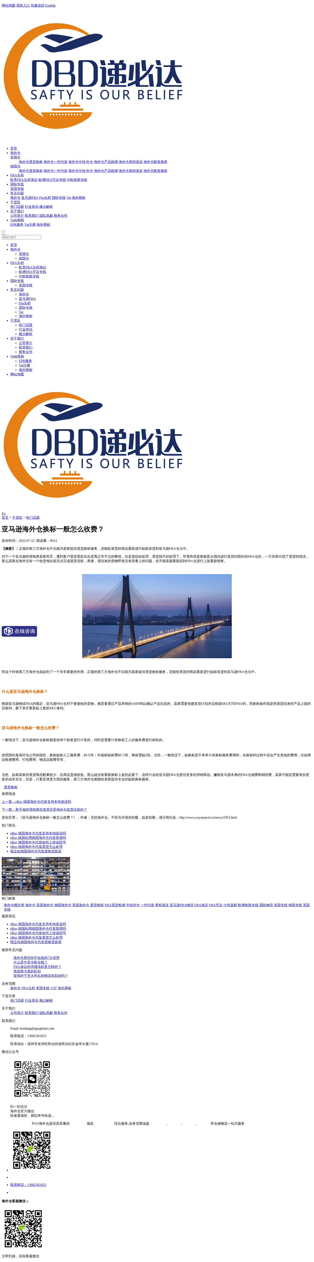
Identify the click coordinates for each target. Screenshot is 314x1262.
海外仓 (15, 153)
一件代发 (147, 905)
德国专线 (295, 905)
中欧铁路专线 (77, 180)
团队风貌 (46, 215)
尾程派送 (162, 905)
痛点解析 (46, 206)
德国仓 (15, 166)
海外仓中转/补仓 (80, 162)
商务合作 (60, 215)
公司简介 (17, 215)
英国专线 (17, 189)
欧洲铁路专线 (248, 905)
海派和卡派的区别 (27, 971)
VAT (53, 988)
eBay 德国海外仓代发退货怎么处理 (36, 847)
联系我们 (31, 215)
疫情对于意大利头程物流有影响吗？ (40, 976)
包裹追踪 (37, 5)
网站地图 (8, 5)
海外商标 (78, 197)
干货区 (15, 202)
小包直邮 (230, 905)
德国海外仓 (62, 905)
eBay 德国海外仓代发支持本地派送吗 (38, 833)
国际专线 (17, 184)
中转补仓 (133, 905)
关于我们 (17, 211)
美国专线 (281, 905)
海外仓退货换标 (31, 162)
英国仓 (15, 157)
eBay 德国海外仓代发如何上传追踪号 (38, 842)
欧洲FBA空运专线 (52, 180)
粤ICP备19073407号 (16, 1123)
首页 (13, 148)
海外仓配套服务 (155, 162)
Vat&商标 (17, 220)
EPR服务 (16, 224)
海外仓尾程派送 (131, 162)
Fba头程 (45, 197)
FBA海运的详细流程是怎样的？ (37, 967)
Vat (68, 197)
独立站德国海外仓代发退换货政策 (36, 851)
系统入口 (23, 5)
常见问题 (17, 193)
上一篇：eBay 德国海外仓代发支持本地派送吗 (36, 801)
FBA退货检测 (115, 905)
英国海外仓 (44, 905)
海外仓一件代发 (55, 162)
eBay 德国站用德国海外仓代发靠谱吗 (38, 838)
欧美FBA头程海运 (24, 180)
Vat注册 (30, 224)
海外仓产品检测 (106, 162)
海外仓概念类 (14, 905)
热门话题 (17, 206)
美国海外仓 (80, 905)
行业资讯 (31, 206)
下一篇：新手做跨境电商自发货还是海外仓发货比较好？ (44, 809)
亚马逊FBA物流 (182, 905)
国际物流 (266, 905)
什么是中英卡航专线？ (30, 962)
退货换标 (11, 787)
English (50, 5)
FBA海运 (201, 905)
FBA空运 (216, 905)
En (4, 513)
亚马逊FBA (29, 197)
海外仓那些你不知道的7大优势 (36, 958)
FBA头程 (17, 175)
